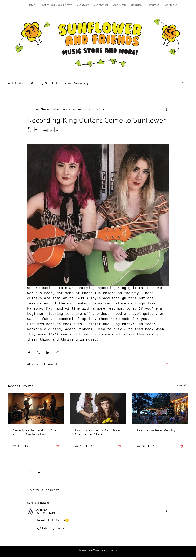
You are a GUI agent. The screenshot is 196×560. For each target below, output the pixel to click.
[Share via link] (57, 352)
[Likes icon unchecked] (38, 528)
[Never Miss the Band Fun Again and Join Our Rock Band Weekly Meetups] (36, 408)
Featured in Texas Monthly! (156, 431)
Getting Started (44, 83)
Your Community (77, 83)
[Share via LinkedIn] (48, 352)
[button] (183, 83)
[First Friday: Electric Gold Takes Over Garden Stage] (98, 408)
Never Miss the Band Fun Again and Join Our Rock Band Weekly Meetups (36, 433)
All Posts (16, 83)
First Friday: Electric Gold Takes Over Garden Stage (98, 433)
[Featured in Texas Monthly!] (160, 408)
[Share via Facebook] (29, 352)
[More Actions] (166, 511)
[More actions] (166, 109)
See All (182, 385)
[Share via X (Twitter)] (38, 352)
